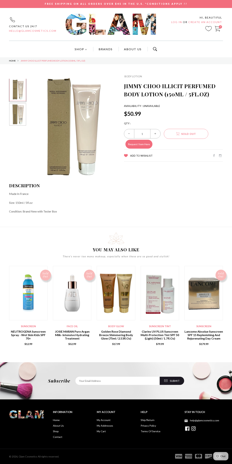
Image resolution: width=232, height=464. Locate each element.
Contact (57, 436)
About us (58, 425)
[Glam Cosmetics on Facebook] (214, 155)
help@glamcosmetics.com (204, 420)
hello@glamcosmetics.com (32, 30)
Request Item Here (139, 144)
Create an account (205, 22)
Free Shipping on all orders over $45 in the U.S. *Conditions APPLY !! (116, 3)
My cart (101, 431)
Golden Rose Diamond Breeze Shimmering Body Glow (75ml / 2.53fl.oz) (116, 335)
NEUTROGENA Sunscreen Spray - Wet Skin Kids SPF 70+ (28, 335)
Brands (106, 49)
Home (12, 60)
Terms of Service (150, 431)
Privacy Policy (148, 425)
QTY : (127, 123)
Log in (177, 22)
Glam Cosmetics (28, 456)
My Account (104, 420)
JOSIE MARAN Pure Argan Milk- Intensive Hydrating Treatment (72, 335)
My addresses (105, 425)
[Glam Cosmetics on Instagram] (220, 155)
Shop (80, 49)
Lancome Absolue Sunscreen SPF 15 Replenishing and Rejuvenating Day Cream (204, 335)
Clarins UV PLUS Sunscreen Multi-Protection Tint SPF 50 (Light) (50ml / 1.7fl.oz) (160, 335)
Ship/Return (147, 420)
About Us (133, 49)
